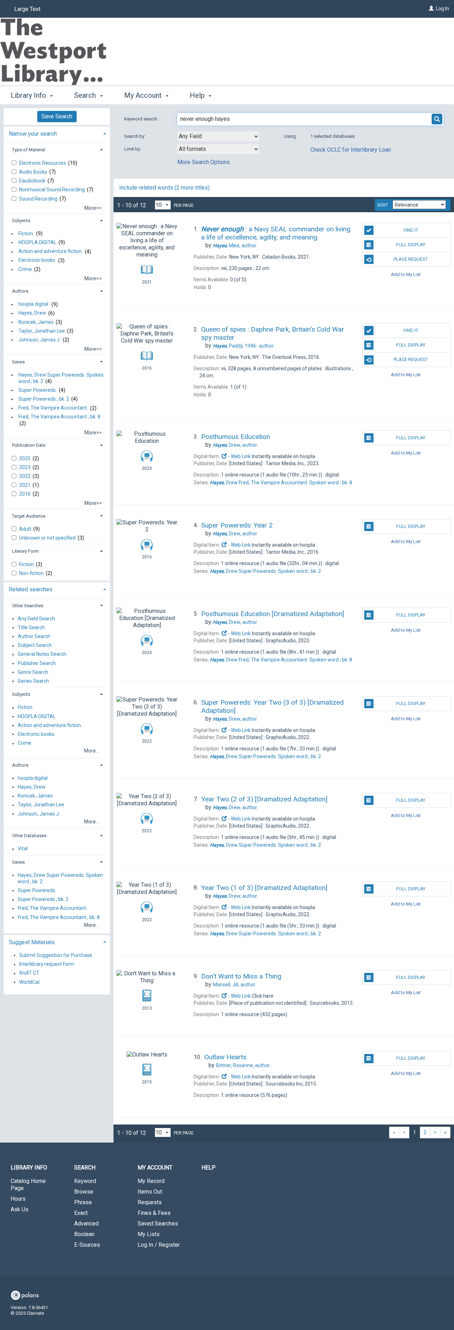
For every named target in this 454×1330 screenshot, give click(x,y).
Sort (382, 205)
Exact (81, 1213)
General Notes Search (42, 654)
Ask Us (19, 1209)
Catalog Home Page (28, 1184)
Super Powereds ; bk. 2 (43, 399)
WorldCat (29, 982)
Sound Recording (39, 199)
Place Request (411, 259)
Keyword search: (141, 119)
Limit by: (133, 149)
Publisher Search (37, 663)
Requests (150, 1202)
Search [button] (86, 95)
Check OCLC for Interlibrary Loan (350, 149)
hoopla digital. (33, 304)
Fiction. (26, 233)
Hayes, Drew (32, 313)
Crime (25, 269)
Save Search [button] (56, 116)
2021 (25, 485)
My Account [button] (144, 95)
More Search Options (203, 162)
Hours (18, 1198)
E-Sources (87, 1244)
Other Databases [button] (29, 835)
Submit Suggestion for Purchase (55, 955)
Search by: (135, 136)
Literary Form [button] (25, 551)
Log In (442, 8)
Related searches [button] (30, 589)
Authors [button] (20, 291)
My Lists (149, 1234)
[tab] (57, 133)
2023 (25, 467)
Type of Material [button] (28, 149)
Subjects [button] (21, 220)
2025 (25, 458)
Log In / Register (159, 1244)
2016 (25, 494)
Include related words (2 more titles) (164, 187)
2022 (25, 476)
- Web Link (239, 456)
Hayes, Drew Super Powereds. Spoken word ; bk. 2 (61, 378)
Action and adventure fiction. (50, 251)
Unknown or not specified (48, 538)
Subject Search (35, 645)
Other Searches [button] (27, 605)
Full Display (410, 244)
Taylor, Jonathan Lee (41, 331)
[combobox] (218, 136)
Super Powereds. (37, 390)
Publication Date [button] (28, 445)
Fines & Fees (154, 1213)
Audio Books (33, 172)
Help (208, 1167)
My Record (151, 1181)
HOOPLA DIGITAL (37, 242)
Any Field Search (36, 618)
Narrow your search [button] (33, 133)
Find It (411, 230)
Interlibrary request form (46, 964)
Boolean (84, 1234)
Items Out (150, 1191)
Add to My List (406, 274)
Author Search (34, 636)
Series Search (33, 681)
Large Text (27, 9)
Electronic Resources (43, 163)
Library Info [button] (29, 95)
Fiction (27, 564)
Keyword (85, 1181)
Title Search (31, 627)
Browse (83, 1191)
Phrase (83, 1202)
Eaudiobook (32, 181)
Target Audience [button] (28, 516)
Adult (25, 529)
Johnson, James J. (39, 340)
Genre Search (33, 672)
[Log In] (431, 8)
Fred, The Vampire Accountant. (53, 408)
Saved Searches (158, 1223)
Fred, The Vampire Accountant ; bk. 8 (59, 417)
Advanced (86, 1223)
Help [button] (198, 95)
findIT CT (29, 973)
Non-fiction (32, 573)
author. (235, 245)
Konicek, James (36, 322)
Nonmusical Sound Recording (52, 189)
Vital (23, 849)
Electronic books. (37, 260)
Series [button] (18, 362)
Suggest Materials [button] (32, 942)
